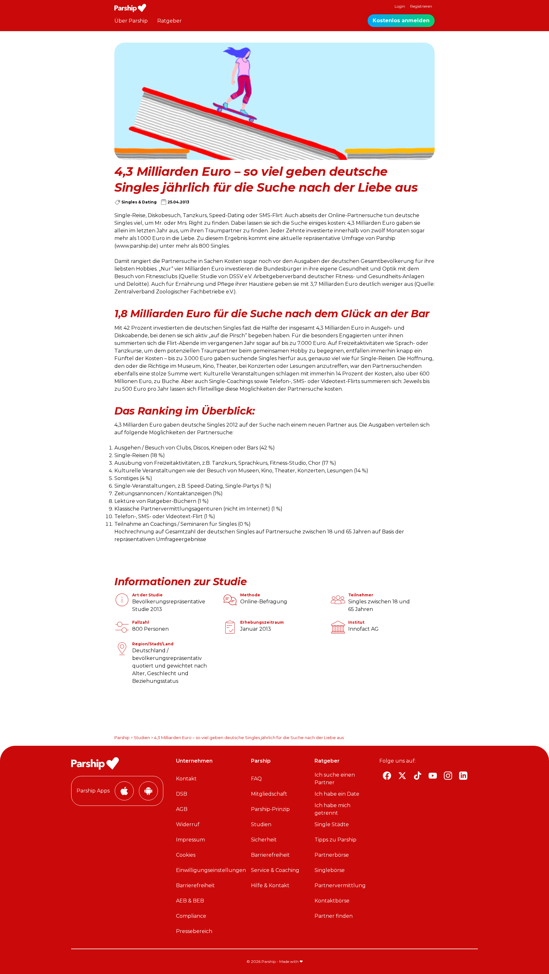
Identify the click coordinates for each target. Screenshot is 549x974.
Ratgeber (169, 21)
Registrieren (421, 6)
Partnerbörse (332, 855)
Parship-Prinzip (270, 809)
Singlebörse (330, 870)
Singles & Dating (139, 202)
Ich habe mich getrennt (332, 809)
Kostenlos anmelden (401, 20)
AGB (181, 809)
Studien (142, 737)
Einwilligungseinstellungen (211, 870)
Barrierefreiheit (195, 885)
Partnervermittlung (340, 885)
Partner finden (334, 916)
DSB (181, 794)
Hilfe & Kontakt (270, 885)
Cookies (185, 855)
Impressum (190, 840)
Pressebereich (194, 931)
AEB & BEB (190, 901)
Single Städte (332, 824)
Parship (122, 737)
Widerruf (188, 824)
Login (400, 6)
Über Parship (131, 21)
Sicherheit (264, 840)
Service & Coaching (275, 870)
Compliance (191, 916)
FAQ (256, 779)
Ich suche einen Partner (335, 778)
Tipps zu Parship (335, 840)
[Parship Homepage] (130, 8)
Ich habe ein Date (337, 794)
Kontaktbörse (332, 901)
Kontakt (186, 779)
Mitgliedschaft (269, 794)
